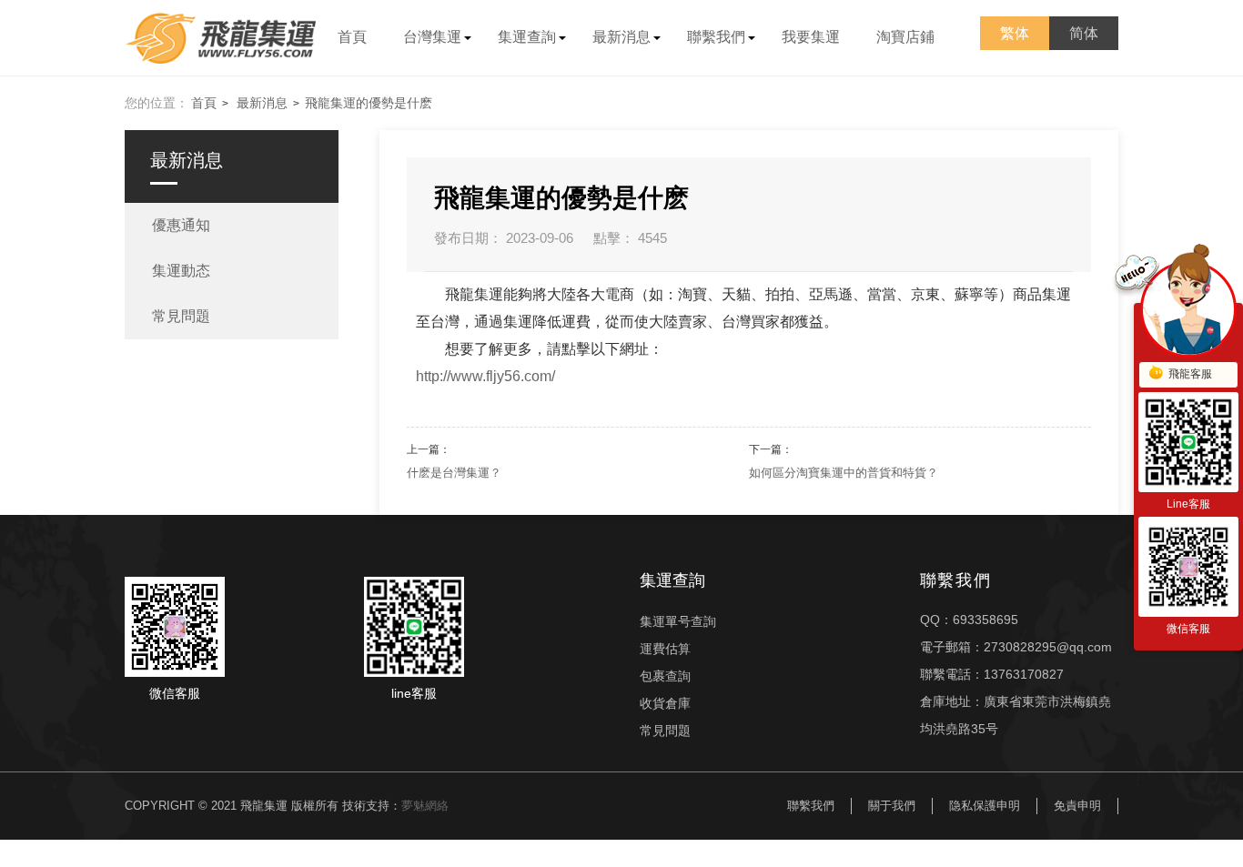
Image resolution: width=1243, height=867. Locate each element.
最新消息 (262, 103)
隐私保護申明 (984, 805)
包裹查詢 (665, 676)
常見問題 (665, 730)
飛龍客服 (1190, 374)
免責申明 (1077, 805)
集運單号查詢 (678, 621)
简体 (1083, 33)
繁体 (1014, 33)
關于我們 (891, 805)
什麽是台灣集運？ (454, 472)
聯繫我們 (810, 805)
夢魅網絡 (425, 805)
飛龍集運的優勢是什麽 (368, 103)
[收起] (1188, 309)
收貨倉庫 (665, 703)
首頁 (204, 103)
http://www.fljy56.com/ (485, 376)
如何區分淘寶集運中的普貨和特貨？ (843, 472)
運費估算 (665, 648)
